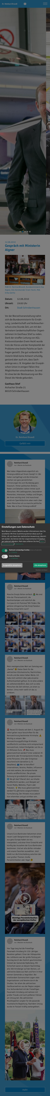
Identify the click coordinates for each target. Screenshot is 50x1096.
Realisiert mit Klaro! (41, 570)
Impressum (19, 544)
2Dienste (13, 558)
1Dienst (13, 552)
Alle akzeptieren (40, 565)
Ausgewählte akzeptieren (12, 565)
